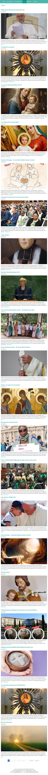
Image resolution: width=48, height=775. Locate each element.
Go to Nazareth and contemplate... (10, 122)
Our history (17, 2)
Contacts (35, 1)
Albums (28, 2)
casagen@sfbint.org (17, 772)
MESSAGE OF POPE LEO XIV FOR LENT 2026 (13, 10)
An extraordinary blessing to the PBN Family (13, 685)
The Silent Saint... (5, 572)
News (24, 1)
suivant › (32, 760)
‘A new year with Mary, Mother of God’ (11, 85)
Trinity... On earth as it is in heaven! (10, 385)
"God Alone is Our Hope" (7, 47)
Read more (11, 81)
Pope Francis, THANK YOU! (8, 497)
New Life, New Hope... (6, 722)
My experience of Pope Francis (9, 422)
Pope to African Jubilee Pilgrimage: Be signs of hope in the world (18, 460)
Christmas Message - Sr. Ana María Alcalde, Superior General (18, 160)
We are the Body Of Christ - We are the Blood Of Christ (15, 347)
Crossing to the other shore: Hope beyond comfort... (15, 197)
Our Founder (9, 2)
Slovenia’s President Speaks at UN (10, 272)
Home (4, 1)
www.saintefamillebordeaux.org (30, 772)
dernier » (37, 760)
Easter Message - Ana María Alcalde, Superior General (16, 535)
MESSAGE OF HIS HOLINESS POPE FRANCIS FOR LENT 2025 (17, 647)
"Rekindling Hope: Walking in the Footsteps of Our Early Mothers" (19, 610)
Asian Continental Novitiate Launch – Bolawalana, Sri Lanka (17, 310)
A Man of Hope (5, 235)
